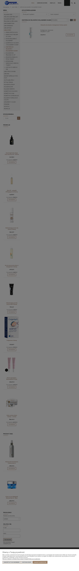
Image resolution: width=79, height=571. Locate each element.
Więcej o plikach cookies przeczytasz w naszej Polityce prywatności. (21, 559)
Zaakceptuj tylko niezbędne (11, 562)
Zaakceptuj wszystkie (40, 562)
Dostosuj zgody (26, 562)
